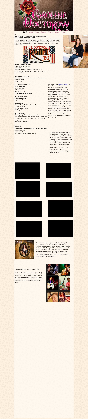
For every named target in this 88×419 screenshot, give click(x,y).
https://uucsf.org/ (19, 73)
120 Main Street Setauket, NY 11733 (20, 90)
